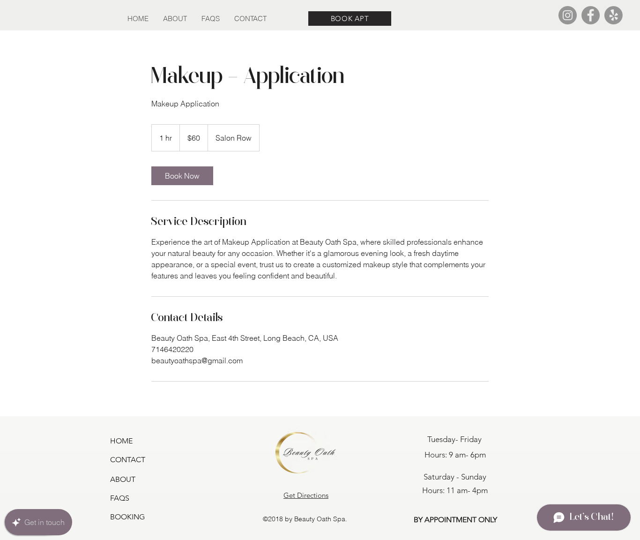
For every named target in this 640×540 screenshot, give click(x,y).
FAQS (119, 498)
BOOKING (127, 516)
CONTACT (127, 459)
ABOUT (122, 479)
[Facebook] (590, 15)
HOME (121, 440)
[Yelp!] (613, 15)
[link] (182, 175)
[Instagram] (567, 15)
